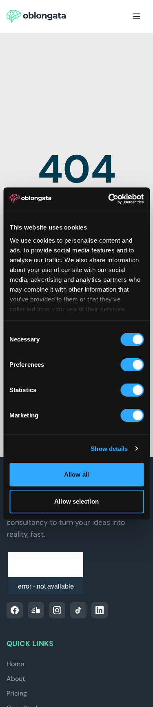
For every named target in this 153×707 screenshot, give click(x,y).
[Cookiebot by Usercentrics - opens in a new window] (109, 199)
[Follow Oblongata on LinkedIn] (99, 610)
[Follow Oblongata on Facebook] (15, 610)
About (16, 678)
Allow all (76, 474)
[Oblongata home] (36, 16)
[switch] (132, 364)
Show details (109, 448)
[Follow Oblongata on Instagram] (57, 610)
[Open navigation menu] (136, 16)
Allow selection (76, 501)
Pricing (17, 693)
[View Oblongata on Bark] (36, 610)
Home (15, 664)
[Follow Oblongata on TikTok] (78, 610)
